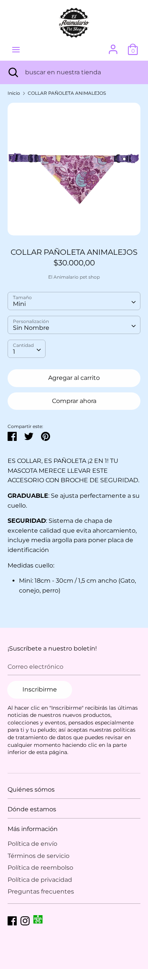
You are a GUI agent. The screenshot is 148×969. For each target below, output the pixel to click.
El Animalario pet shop (74, 277)
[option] (74, 169)
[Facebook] (12, 920)
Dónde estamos (32, 809)
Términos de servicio (38, 855)
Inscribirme (39, 689)
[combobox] (74, 301)
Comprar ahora (74, 401)
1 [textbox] (14, 351)
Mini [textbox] (19, 303)
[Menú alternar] (16, 49)
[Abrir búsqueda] (12, 72)
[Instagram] (25, 920)
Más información (33, 829)
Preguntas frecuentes (41, 891)
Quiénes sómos (31, 789)
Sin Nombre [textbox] (31, 327)
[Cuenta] (113, 46)
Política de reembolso (40, 867)
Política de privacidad (40, 879)
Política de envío (32, 843)
